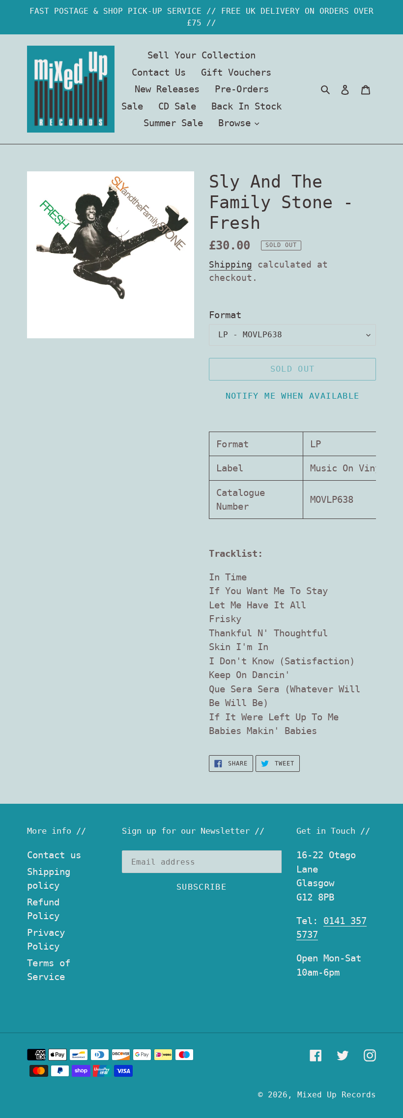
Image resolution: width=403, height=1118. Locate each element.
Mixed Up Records (336, 1094)
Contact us (54, 854)
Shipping (230, 264)
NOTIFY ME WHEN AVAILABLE (293, 396)
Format (225, 314)
